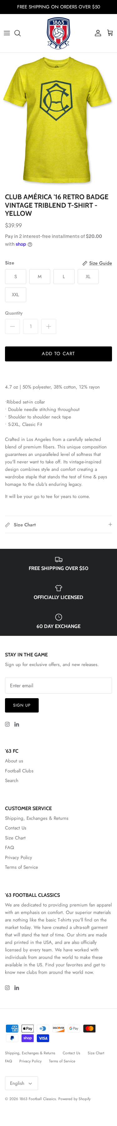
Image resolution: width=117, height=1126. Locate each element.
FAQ (9, 847)
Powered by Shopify (74, 1099)
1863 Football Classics (37, 1099)
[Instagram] (7, 724)
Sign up (22, 705)
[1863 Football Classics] (58, 33)
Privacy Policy (18, 857)
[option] (58, 121)
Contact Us (15, 827)
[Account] (96, 33)
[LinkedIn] (16, 724)
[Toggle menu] (7, 33)
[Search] (20, 33)
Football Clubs (19, 770)
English (17, 1083)
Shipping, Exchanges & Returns (36, 818)
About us (14, 760)
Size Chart (15, 837)
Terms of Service (21, 867)
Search (11, 780)
